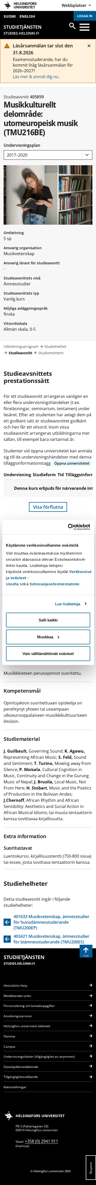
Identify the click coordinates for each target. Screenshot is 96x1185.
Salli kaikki (48, 620)
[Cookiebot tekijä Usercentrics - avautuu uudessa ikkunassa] (68, 527)
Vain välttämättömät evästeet (48, 653)
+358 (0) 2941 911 (41, 1141)
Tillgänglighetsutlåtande (21, 1077)
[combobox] (48, 155)
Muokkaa (45, 637)
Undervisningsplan (22, 145)
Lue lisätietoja (67, 603)
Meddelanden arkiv (17, 996)
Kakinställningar (15, 1087)
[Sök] (72, 26)
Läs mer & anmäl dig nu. (36, 76)
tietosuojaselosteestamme (54, 584)
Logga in (84, 16)
